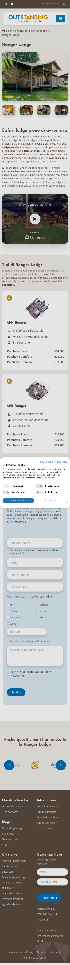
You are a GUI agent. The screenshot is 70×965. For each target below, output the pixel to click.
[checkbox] (6, 486)
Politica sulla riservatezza (53, 461)
